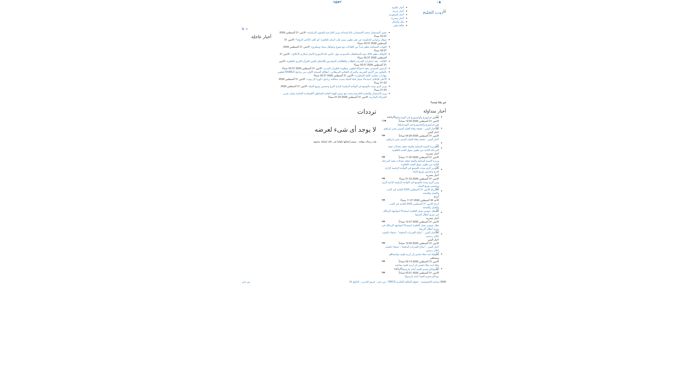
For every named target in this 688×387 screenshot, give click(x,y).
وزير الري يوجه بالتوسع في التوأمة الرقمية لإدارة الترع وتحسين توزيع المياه (348, 86)
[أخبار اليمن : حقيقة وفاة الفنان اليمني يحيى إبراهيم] (411, 128)
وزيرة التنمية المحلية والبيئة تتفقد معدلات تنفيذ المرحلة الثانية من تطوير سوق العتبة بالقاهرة (410, 162)
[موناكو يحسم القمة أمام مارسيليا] (420, 268)
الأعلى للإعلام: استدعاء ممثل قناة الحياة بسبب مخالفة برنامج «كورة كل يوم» (347, 79)
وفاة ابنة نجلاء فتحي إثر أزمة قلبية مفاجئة (417, 265)
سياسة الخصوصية (430, 281)
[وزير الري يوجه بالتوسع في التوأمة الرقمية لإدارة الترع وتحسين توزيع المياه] (410, 169)
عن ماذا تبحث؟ (438, 102)
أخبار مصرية (397, 18)
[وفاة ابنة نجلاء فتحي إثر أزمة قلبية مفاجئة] (415, 253)
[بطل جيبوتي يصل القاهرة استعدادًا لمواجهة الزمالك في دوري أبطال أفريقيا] (410, 212)
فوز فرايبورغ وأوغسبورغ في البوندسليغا (418, 124)
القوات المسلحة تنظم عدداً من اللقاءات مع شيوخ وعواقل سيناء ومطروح (349, 46)
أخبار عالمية (398, 7)
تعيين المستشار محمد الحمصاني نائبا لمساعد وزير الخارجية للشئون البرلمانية (347, 32)
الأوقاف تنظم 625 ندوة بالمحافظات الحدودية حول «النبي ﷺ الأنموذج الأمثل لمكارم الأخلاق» (339, 54)
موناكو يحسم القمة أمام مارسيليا (422, 276)
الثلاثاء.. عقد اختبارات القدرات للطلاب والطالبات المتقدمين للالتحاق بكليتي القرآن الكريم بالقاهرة (337, 61)
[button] (438, 2)
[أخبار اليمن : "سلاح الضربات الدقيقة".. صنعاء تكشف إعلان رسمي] (410, 233)
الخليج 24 (354, 281)
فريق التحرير (368, 281)
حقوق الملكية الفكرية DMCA (403, 281)
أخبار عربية (398, 11)
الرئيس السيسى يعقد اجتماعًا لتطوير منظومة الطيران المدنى (355, 68)
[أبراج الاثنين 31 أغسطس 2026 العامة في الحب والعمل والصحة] (410, 190)
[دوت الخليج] (434, 11)
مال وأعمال (398, 21)
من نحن (381, 281)
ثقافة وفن (398, 25)
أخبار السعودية (396, 14)
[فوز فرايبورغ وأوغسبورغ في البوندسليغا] (417, 116)
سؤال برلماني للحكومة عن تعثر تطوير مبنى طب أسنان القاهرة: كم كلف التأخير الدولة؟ (341, 39)
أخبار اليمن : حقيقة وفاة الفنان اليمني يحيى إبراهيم (412, 139)
